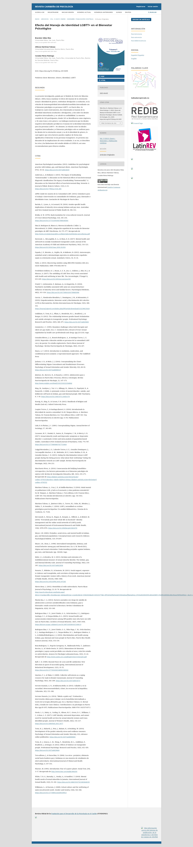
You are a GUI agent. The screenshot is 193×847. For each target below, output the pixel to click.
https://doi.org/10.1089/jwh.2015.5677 (49, 723)
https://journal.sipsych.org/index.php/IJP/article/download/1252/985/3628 (62, 309)
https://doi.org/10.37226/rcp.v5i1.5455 (53, 71)
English (134, 59)
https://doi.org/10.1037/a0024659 (57, 170)
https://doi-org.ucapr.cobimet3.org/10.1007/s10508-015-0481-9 (58, 624)
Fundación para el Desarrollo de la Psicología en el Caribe (74, 814)
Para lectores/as (136, 34)
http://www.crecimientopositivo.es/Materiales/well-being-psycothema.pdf (62, 234)
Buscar (153, 12)
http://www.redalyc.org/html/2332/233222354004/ (53, 383)
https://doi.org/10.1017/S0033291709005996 (63, 292)
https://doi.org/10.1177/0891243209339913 (51, 793)
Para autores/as (136, 37)
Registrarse (53, 12)
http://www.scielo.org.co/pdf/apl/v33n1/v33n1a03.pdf (67, 657)
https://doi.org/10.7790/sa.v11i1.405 (48, 189)
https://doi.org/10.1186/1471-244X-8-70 (55, 396)
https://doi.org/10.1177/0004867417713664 (51, 444)
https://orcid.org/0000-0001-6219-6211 (45, 42)
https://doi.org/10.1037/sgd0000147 (48, 370)
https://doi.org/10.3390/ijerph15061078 (62, 528)
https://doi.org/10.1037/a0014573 (68, 681)
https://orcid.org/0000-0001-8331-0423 (46, 51)
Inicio (37, 19)
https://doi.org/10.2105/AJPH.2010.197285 (50, 581)
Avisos (119, 12)
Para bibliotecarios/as (138, 41)
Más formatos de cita (108, 123)
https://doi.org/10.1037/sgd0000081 (63, 737)
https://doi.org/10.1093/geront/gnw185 (56, 279)
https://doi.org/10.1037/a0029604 (47, 750)
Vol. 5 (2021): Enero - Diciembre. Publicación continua (71, 19)
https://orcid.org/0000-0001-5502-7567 (46, 62)
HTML (103, 80)
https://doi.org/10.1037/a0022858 (51, 565)
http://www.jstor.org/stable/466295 (64, 771)
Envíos (128, 12)
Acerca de (39, 12)
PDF (102, 76)
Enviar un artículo (141, 19)
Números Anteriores (103, 12)
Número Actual (84, 12)
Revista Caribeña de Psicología (54, 6)
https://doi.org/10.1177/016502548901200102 (51, 670)
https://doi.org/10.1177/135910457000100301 (51, 220)
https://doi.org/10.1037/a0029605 (76, 322)
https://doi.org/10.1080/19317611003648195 (73, 782)
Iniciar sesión (68, 12)
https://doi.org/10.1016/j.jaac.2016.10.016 (50, 247)
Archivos (44, 19)
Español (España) (137, 55)
